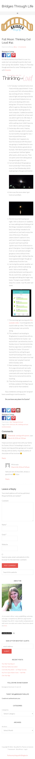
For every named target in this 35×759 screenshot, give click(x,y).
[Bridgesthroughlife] (18, 410)
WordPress (19, 749)
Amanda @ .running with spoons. (19, 436)
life (17, 424)
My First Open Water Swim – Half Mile (13, 672)
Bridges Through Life (17, 6)
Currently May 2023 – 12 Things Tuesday (14, 669)
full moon (12, 424)
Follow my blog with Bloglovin (17, 755)
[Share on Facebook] (4, 55)
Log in (25, 749)
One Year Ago (6, 675)
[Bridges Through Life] (4, 410)
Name (4, 525)
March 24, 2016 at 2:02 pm (17, 438)
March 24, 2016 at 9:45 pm (20, 467)
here (5, 625)
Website (5, 544)
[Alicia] (13, 410)
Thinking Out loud (17, 422)
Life (11, 422)
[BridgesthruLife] (9, 410)
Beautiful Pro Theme (20, 747)
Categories (5, 710)
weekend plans (6, 427)
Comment (5, 501)
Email (4, 535)
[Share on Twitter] (9, 55)
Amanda (8, 70)
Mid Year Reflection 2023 (9, 667)
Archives (4, 726)
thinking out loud (23, 424)
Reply (4, 458)
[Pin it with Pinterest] (13, 55)
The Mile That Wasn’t (8, 664)
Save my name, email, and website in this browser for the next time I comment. (15, 558)
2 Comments (22, 47)
